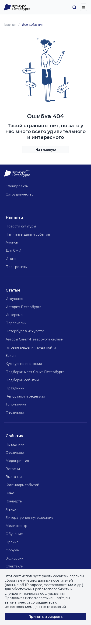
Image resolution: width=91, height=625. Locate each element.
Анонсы (12, 242)
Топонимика (16, 404)
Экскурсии (15, 558)
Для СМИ (13, 250)
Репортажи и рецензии (25, 396)
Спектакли (14, 566)
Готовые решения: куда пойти (31, 347)
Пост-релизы (16, 267)
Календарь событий (22, 485)
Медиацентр (16, 526)
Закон (11, 356)
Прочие (12, 542)
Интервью (14, 315)
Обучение (14, 534)
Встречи (13, 469)
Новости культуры (21, 226)
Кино (10, 493)
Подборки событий (22, 380)
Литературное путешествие (29, 517)
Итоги (11, 259)
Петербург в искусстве (25, 331)
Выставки (14, 477)
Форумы (12, 550)
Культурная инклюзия (24, 364)
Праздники (15, 388)
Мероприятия (17, 461)
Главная (10, 24)
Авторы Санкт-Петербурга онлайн (34, 339)
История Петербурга (23, 307)
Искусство (14, 299)
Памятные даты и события (28, 234)
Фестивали (15, 412)
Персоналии (16, 323)
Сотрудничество (20, 194)
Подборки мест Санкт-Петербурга (35, 372)
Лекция (12, 509)
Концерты (14, 501)
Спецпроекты (17, 186)
